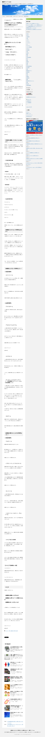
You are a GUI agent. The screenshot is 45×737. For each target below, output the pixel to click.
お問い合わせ (26, 16)
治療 (27, 63)
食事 (14, 630)
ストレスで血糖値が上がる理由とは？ (32, 152)
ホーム (4, 16)
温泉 (27, 64)
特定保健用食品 (29, 66)
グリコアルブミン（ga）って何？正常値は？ (34, 167)
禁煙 (27, 69)
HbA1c (27, 33)
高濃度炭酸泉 (28, 85)
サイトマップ (21, 16)
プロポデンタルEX (9, 16)
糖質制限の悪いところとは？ (31, 27)
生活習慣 (27, 67)
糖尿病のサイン (29, 70)
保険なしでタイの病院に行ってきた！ (32, 23)
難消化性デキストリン (30, 80)
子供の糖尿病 (28, 57)
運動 (27, 79)
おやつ (7, 630)
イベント (27, 41)
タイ (27, 44)
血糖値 (12, 630)
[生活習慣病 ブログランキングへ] (34, 94)
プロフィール (15, 16)
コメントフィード (29, 114)
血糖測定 (27, 77)
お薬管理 (27, 36)
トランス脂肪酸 (29, 47)
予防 (9, 630)
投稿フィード (28, 113)
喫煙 (27, 54)
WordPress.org (29, 116)
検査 (27, 60)
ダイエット (28, 45)
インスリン (28, 42)
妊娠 (27, 55)
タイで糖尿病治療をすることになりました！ (34, 26)
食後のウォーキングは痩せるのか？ (32, 155)
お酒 (27, 38)
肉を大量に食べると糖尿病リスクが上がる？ (34, 29)
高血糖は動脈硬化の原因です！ (16, 699)
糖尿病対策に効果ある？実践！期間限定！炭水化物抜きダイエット (16, 678)
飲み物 (16, 630)
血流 (27, 73)
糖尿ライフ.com (6, 2)
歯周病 (27, 61)
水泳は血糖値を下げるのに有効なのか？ (33, 140)
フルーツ (27, 48)
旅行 (27, 58)
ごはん (27, 39)
